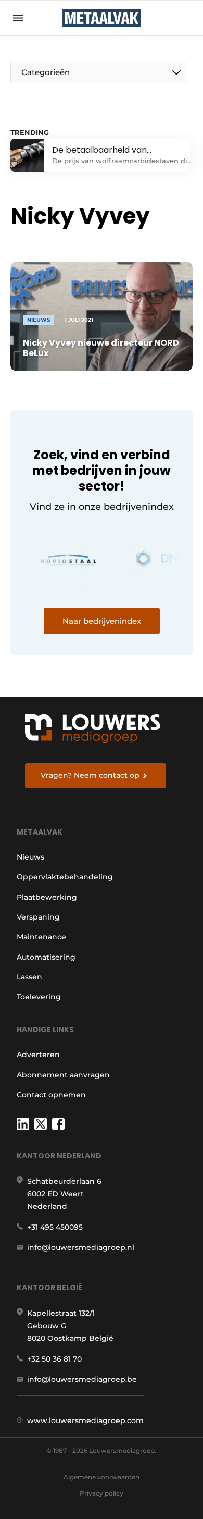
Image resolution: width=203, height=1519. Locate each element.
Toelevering (39, 996)
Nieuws (30, 857)
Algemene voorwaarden (101, 1477)
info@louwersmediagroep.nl (80, 1247)
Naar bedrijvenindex (101, 621)
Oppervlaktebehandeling (65, 876)
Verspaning (38, 917)
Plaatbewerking (47, 897)
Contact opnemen (51, 1094)
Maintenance (41, 936)
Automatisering (46, 957)
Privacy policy (101, 1493)
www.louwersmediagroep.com (85, 1420)
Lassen (29, 977)
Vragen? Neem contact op (90, 775)
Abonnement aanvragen (63, 1075)
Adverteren (38, 1054)
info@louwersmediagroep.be (82, 1379)
